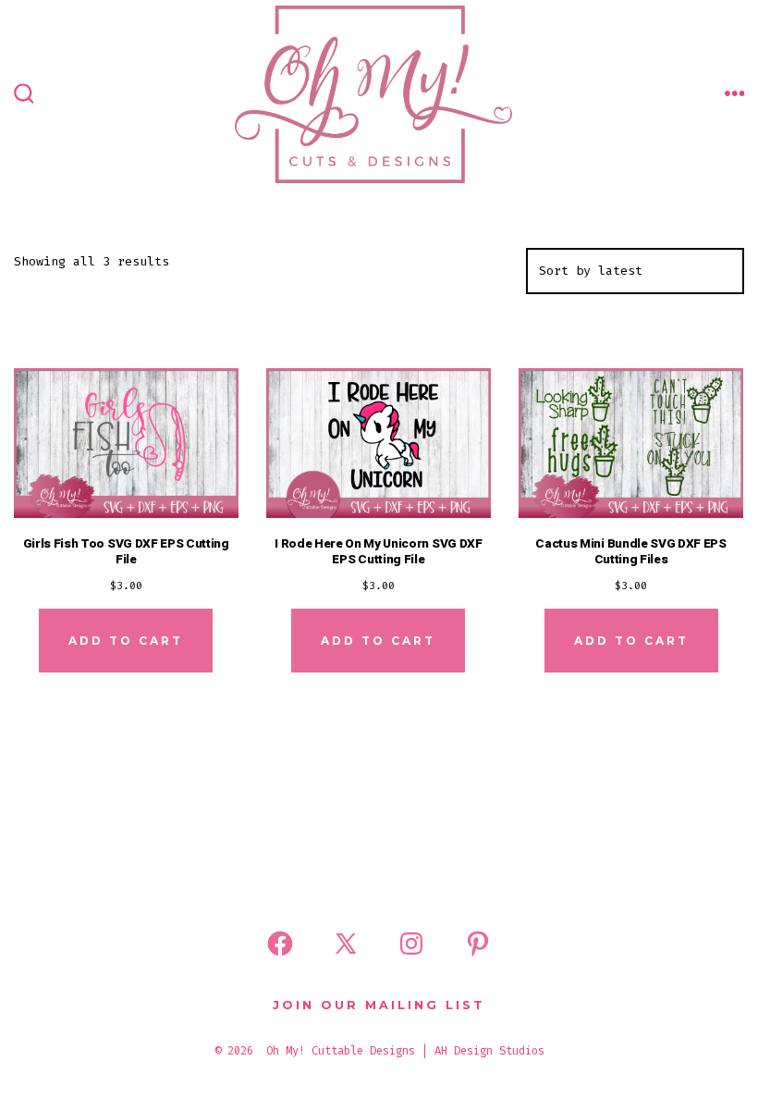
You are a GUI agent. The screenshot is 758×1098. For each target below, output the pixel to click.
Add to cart (125, 641)
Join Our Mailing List (379, 1005)
